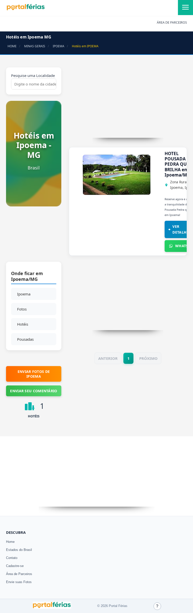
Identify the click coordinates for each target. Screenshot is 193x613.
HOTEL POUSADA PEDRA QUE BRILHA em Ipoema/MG (177, 164)
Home (10, 542)
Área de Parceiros (19, 574)
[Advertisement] (33, 236)
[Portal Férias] (25, 9)
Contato (11, 558)
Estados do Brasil (19, 550)
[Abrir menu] (185, 7)
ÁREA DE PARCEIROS (172, 22)
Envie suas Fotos (19, 582)
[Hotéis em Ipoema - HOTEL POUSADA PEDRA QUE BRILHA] (117, 193)
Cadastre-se (15, 566)
